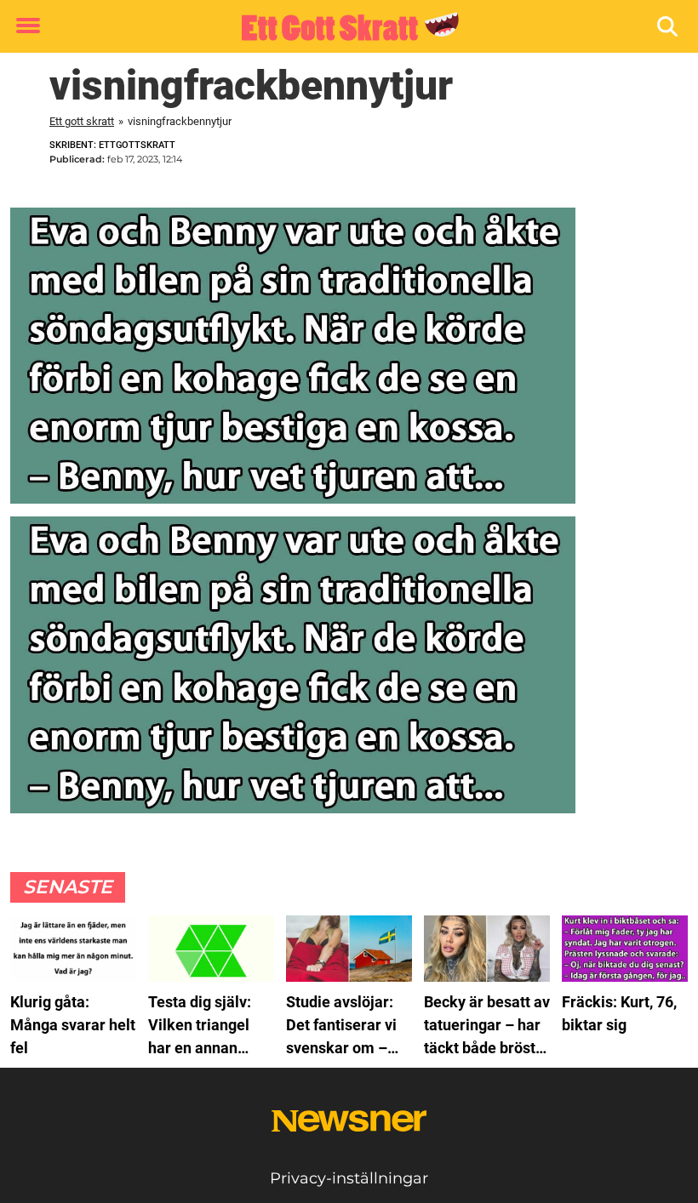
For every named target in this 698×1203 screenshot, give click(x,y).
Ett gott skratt (81, 121)
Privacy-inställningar (349, 1178)
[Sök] (669, 26)
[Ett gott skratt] (342, 27)
